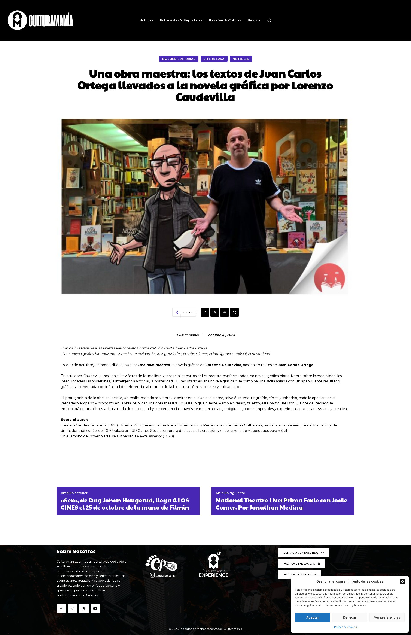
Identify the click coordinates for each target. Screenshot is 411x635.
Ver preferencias (387, 617)
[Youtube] (95, 608)
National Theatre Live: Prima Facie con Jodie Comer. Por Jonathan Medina (281, 503)
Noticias (241, 58)
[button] (402, 581)
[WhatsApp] (234, 312)
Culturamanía (188, 335)
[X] (214, 312)
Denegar (349, 617)
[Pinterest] (224, 312)
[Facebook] (205, 312)
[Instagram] (72, 608)
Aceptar (312, 617)
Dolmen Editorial (178, 58)
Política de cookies (345, 627)
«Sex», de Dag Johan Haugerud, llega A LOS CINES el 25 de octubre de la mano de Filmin (125, 503)
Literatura (214, 58)
